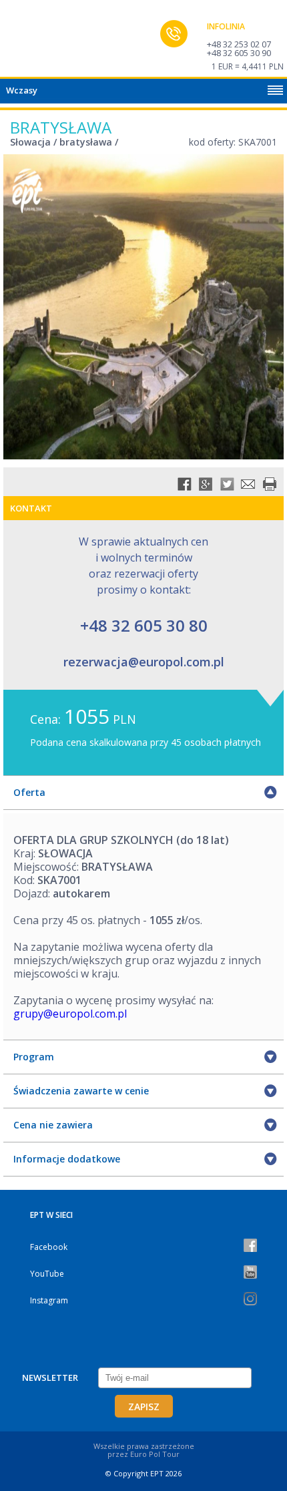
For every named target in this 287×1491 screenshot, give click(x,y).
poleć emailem (248, 484)
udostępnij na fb (184, 484)
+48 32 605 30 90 (239, 53)
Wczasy (21, 90)
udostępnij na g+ (205, 484)
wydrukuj (269, 484)
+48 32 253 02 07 (239, 44)
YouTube (47, 1273)
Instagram (49, 1300)
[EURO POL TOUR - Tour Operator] (36, 42)
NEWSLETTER (50, 1377)
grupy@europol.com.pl (70, 1013)
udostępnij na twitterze (227, 484)
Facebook (48, 1247)
